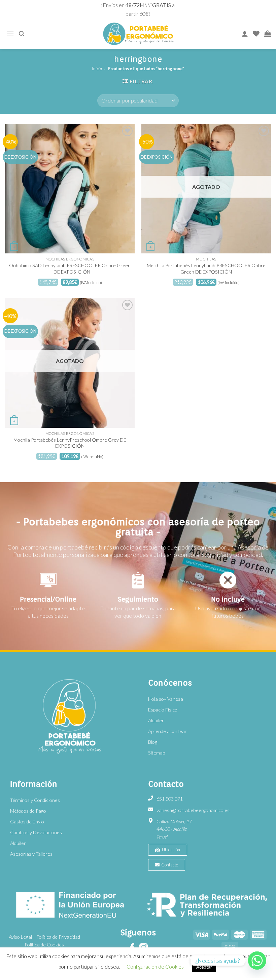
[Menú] (10, 34)
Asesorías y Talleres (31, 854)
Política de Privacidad (58, 937)
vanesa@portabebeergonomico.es (193, 810)
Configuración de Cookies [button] (155, 967)
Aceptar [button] (204, 967)
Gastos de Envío (27, 821)
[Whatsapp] (257, 960)
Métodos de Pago (28, 811)
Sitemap (156, 753)
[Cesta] (267, 33)
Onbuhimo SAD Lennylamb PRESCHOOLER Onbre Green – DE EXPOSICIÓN (70, 268)
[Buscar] (21, 33)
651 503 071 (170, 799)
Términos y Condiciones (35, 800)
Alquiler (156, 720)
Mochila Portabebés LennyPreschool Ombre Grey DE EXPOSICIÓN (69, 443)
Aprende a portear (167, 731)
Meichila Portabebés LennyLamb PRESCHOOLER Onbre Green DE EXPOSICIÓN (206, 268)
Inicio (97, 68)
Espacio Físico (162, 709)
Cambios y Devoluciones (36, 832)
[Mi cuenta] (244, 33)
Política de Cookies (44, 944)
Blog (152, 742)
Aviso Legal (20, 937)
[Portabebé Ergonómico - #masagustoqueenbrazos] (138, 34)
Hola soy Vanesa (165, 699)
